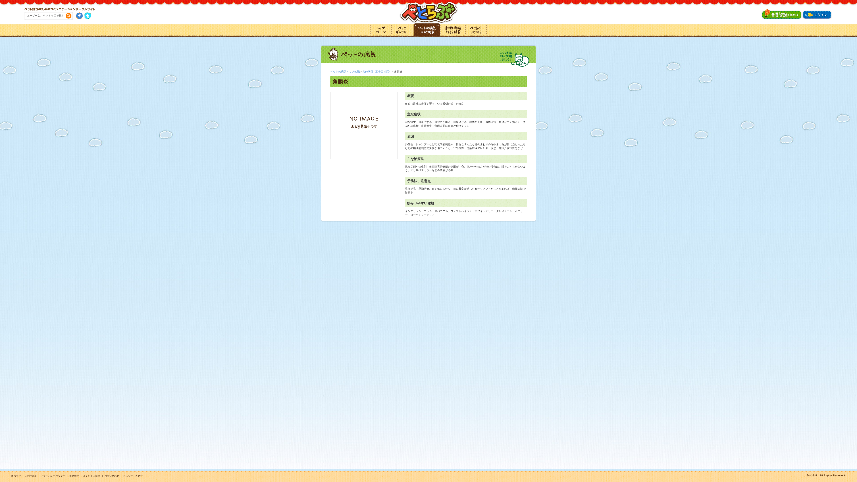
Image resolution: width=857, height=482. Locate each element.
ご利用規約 (31, 475)
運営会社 (16, 475)
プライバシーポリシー (53, 475)
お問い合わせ (111, 475)
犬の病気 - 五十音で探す (376, 71)
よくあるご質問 (91, 475)
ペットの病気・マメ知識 (345, 71)
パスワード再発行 (133, 475)
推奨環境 (74, 475)
